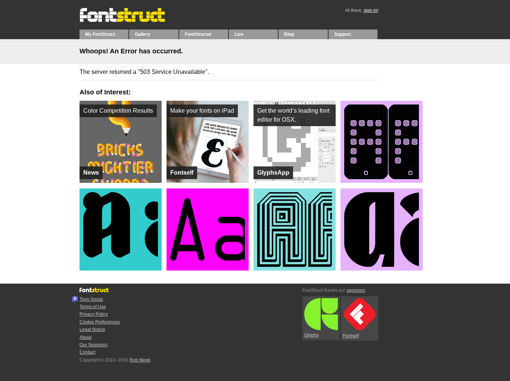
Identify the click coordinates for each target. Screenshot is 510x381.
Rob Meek (140, 360)
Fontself (351, 335)
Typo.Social (91, 299)
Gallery (142, 34)
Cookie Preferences (100, 322)
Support (342, 34)
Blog (289, 34)
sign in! (371, 10)
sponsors (355, 290)
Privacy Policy (94, 314)
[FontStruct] (130, 20)
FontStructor (198, 34)
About (85, 337)
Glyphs (311, 335)
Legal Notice (92, 329)
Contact (87, 352)
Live (238, 34)
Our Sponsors (94, 344)
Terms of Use (93, 306)
